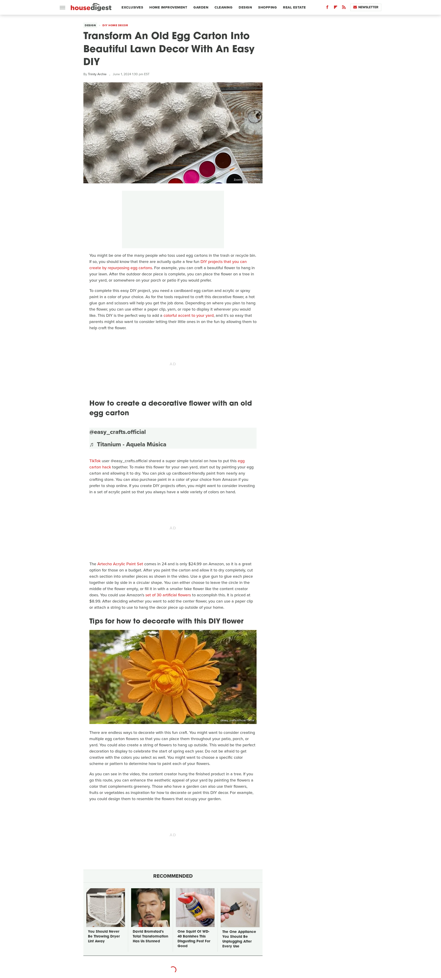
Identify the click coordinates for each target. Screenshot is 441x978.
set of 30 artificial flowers (168, 595)
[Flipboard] (335, 8)
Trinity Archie (97, 74)
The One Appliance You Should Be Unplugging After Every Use (239, 939)
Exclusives (132, 7)
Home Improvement (168, 7)
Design (245, 7)
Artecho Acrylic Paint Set (120, 564)
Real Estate (294, 7)
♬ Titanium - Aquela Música (127, 444)
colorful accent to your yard (189, 315)
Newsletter (368, 7)
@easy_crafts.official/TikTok (237, 720)
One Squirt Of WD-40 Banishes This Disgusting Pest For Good (194, 939)
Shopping (267, 7)
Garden (200, 7)
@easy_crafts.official (117, 431)
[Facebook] (327, 8)
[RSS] (344, 8)
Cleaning (223, 7)
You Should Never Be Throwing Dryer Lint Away (104, 936)
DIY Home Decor (115, 25)
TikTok (95, 461)
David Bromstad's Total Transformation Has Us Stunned (150, 936)
